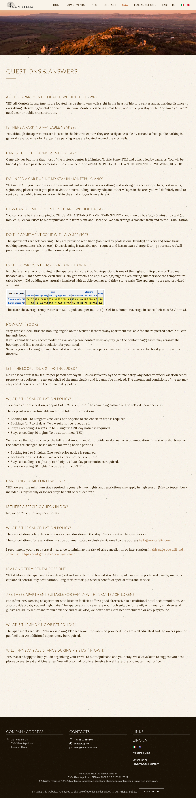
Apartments (76, 4)
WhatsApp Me (81, 743)
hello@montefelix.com (155, 540)
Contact (110, 4)
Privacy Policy (127, 791)
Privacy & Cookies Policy (146, 763)
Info (94, 4)
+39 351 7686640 (83, 739)
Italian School (145, 4)
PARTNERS (168, 4)
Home (57, 4)
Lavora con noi (140, 759)
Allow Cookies (151, 792)
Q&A (125, 4)
